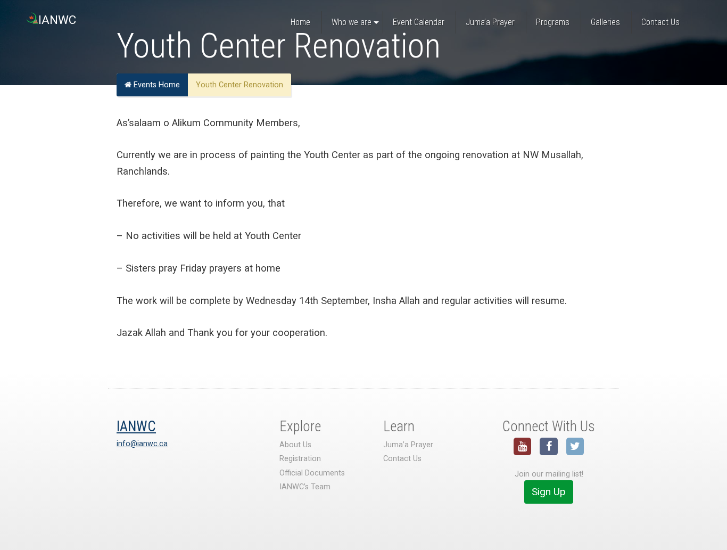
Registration (300, 458)
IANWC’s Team (305, 486)
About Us (295, 444)
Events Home (155, 84)
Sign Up (549, 492)
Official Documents (312, 473)
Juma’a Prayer (408, 444)
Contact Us (402, 458)
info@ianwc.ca (142, 443)
